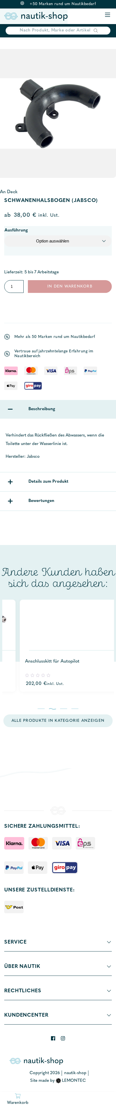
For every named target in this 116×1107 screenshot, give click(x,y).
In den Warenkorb (69, 286)
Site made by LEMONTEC (58, 1081)
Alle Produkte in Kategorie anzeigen (58, 721)
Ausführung (16, 230)
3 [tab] (63, 708)
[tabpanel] (58, 646)
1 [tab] (41, 708)
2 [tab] (52, 708)
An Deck (8, 192)
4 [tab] (75, 708)
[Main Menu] (107, 15)
